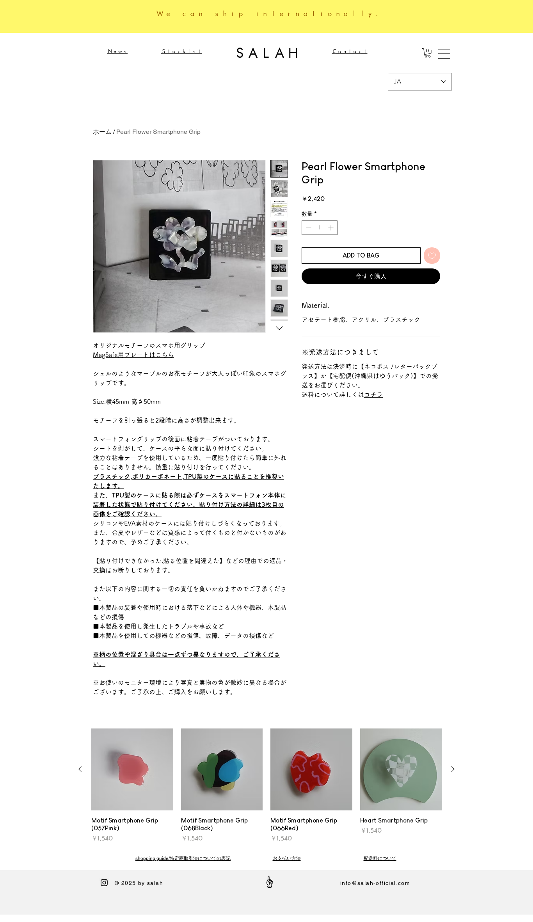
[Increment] (331, 227)
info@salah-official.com (375, 883)
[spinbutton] (320, 227)
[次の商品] (453, 769)
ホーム (102, 131)
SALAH (266, 52)
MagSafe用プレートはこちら (133, 355)
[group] (266, 786)
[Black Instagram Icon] (104, 882)
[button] (427, 53)
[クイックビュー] (132, 769)
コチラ (373, 394)
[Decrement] (308, 227)
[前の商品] (80, 769)
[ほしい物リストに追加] (432, 255)
